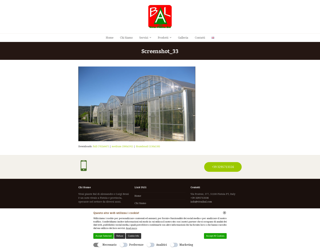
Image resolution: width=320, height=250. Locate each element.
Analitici (161, 244)
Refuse (119, 236)
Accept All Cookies (215, 236)
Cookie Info (133, 236)
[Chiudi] (224, 213)
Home (137, 196)
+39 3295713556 (199, 198)
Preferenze (136, 244)
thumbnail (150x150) (148, 146)
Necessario (109, 244)
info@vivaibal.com (201, 201)
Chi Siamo (140, 203)
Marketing (186, 244)
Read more (131, 228)
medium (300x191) (122, 146)
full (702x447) (101, 146)
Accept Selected (104, 236)
